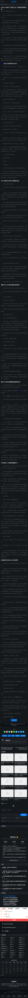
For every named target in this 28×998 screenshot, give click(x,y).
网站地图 (18, 991)
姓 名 (3, 911)
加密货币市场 (4, 948)
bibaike (2, 4)
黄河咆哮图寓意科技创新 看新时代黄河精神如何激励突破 (7, 748)
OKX (2, 63)
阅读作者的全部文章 (14, 860)
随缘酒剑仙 (8, 740)
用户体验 (12, 955)
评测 (11, 942)
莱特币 (3, 939)
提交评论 (24, 814)
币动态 (14, 996)
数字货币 (22, 939)
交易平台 (21, 946)
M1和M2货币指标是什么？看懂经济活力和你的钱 (21, 748)
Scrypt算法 (4, 950)
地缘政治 (21, 955)
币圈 (20, 390)
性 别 (3, 914)
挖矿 (12, 946)
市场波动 (12, 952)
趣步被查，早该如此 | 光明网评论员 (10, 846)
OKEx (12, 939)
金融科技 (3, 952)
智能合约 (21, 952)
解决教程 (17, 735)
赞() (15, 11)
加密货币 (22, 937)
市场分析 (12, 950)
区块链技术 (4, 946)
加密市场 (21, 948)
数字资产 (3, 944)
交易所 (3, 957)
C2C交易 (4, 735)
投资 (12, 944)
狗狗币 (21, 957)
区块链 (12, 937)
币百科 (8, 996)
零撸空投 (19, 996)
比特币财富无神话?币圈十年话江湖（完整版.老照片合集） (14, 857)
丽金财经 (14, 1)
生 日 (3, 916)
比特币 (3, 937)
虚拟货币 (21, 942)
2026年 (21, 950)
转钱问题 (23, 735)
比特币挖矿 (22, 944)
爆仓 (3, 955)
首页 (3, 996)
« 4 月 (2, 975)
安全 (11, 957)
